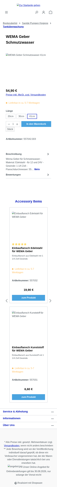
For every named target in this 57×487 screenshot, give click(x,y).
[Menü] (6, 12)
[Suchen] (36, 12)
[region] (28, 69)
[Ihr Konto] (43, 12)
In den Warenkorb (36, 124)
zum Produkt (28, 297)
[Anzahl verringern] (9, 124)
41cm (32, 116)
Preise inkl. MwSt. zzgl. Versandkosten (26, 95)
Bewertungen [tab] (13, 174)
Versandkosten (11, 445)
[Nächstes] (50, 300)
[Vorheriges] (6, 300)
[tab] (28, 161)
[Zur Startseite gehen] (28, 5)
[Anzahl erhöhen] (17, 124)
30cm (21, 116)
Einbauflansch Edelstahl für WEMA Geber (27, 250)
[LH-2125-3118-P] (28, 69)
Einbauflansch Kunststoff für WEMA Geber (28, 349)
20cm (10, 116)
